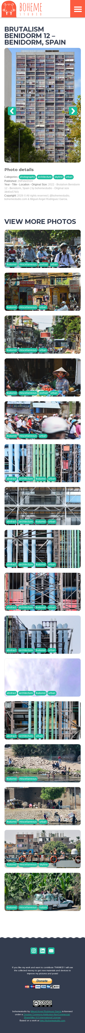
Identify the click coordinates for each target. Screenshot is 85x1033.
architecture (45, 176)
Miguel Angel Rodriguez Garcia (46, 1011)
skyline (58, 176)
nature (43, 907)
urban (69, 176)
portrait (43, 264)
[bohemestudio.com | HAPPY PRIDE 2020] (22, 8)
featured (12, 264)
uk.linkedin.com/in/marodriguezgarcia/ (42, 950)
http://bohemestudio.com (52, 1020)
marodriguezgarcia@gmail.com (51, 950)
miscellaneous (28, 264)
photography (27, 176)
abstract (11, 478)
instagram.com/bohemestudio (34, 950)
